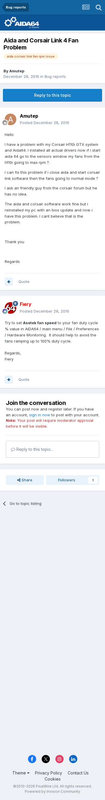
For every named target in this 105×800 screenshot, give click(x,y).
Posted (44, 122)
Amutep (16, 71)
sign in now (39, 414)
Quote (23, 281)
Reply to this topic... (34, 449)
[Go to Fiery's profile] (10, 308)
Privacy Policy (48, 772)
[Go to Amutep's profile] (10, 119)
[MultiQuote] (9, 282)
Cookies (53, 778)
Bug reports (55, 76)
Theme (19, 772)
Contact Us (78, 772)
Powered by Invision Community (52, 791)
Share (26, 480)
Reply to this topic (52, 95)
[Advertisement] (52, 568)
